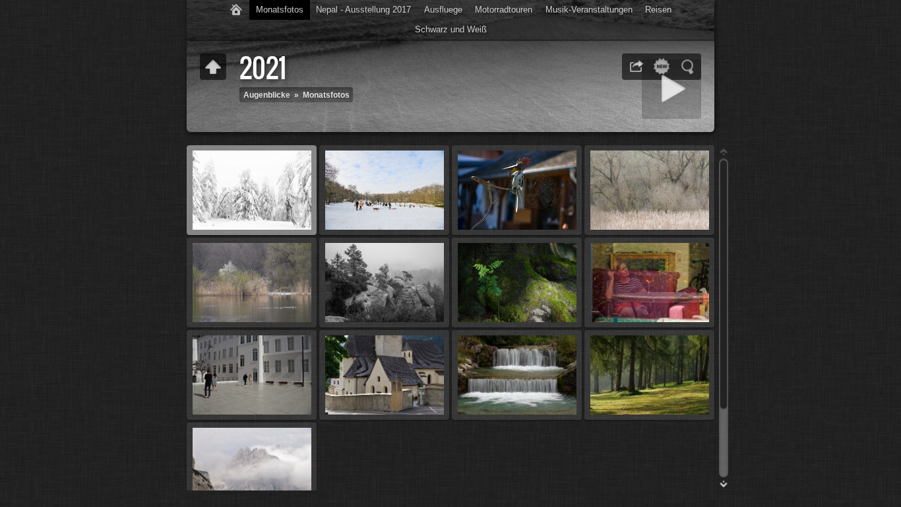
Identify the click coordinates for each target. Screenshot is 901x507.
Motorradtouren (503, 10)
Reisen (658, 10)
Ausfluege (443, 10)
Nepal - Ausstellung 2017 (363, 10)
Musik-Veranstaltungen (589, 10)
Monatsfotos (279, 10)
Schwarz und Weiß (451, 29)
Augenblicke (266, 94)
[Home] (236, 10)
